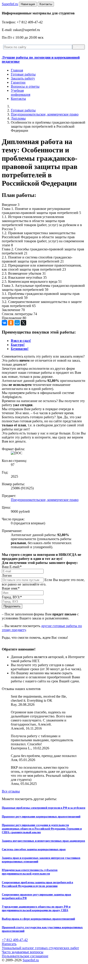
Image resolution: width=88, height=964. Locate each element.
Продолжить (12, 606)
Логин (7, 575)
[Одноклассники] (11, 322)
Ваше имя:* (11, 588)
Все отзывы (11, 791)
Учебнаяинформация (20, 92)
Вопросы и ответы (25, 86)
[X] (23, 322)
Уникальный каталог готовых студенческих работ (40, 948)
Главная (17, 70)
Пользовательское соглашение (25, 956)
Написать (9, 944)
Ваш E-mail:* (12, 567)
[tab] (21, 341)
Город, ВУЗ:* (12, 597)
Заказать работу (23, 78)
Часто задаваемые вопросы (22, 952)
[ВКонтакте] (4, 322)
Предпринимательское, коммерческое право (45, 114)
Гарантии (18, 82)
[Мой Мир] (17, 322)
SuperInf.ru (31, 960)
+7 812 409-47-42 (15, 940)
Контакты (18, 98)
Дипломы (18, 118)
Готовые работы (23, 74)
